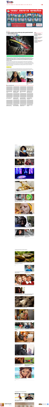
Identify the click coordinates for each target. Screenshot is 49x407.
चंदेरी (31, 4)
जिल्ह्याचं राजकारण (12, 4)
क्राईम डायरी (19, 4)
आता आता (35, 32)
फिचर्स (24, 4)
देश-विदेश (27, 4)
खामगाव (9, 4)
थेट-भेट (14, 4)
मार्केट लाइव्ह (17, 4)
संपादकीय (29, 4)
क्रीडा (25, 4)
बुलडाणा (8, 4)
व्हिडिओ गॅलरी (22, 4)
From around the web (10, 85)
